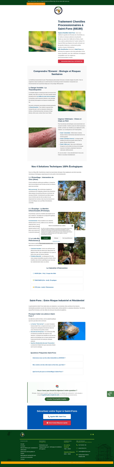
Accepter (46, 238)
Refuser (56, 238)
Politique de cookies (56, 241)
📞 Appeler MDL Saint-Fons (57, 416)
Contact (23, 459)
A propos (23, 446)
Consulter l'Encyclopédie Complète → (57, 399)
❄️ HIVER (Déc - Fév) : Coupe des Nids (44, 273)
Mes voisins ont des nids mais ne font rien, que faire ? (49, 364)
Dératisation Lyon (43, 445)
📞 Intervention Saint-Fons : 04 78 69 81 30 (71, 61)
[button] (72, 225)
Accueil (22, 444)
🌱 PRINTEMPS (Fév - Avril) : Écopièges (45, 280)
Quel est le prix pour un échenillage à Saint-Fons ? (48, 371)
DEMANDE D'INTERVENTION (36, 3)
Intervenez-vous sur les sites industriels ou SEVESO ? (49, 358)
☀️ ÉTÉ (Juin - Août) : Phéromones (43, 287)
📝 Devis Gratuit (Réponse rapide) (57, 423)
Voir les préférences (67, 238)
